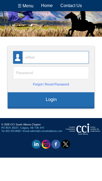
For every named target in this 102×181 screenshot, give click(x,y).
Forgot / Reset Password (51, 84)
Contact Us (71, 5)
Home (47, 5)
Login (51, 99)
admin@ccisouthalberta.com (46, 131)
